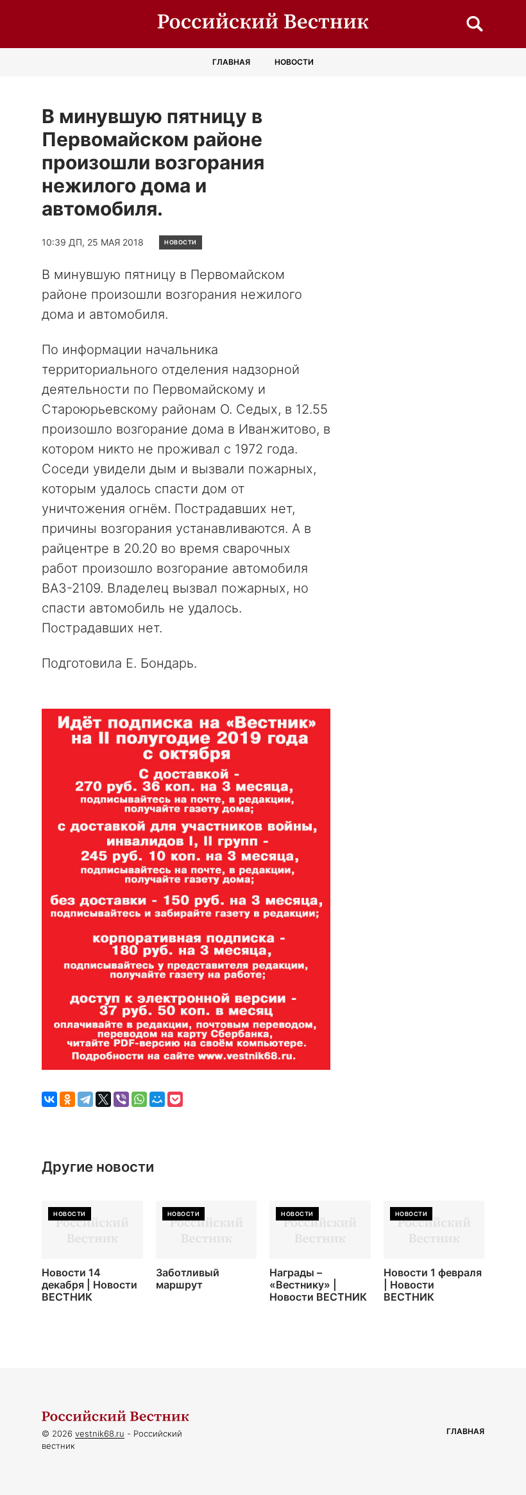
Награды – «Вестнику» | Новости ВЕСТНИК (318, 1285)
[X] (103, 1099)
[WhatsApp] (139, 1099)
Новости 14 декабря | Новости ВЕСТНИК (89, 1285)
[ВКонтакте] (49, 1099)
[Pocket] (175, 1099)
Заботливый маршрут (187, 1279)
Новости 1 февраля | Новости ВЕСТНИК (433, 1285)
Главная (231, 62)
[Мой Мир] (157, 1099)
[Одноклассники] (67, 1099)
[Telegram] (85, 1099)
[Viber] (121, 1099)
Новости (294, 62)
